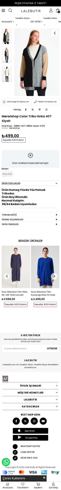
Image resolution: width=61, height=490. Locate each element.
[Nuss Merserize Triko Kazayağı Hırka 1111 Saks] (45, 267)
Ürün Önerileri (10, 224)
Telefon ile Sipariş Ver (47, 101)
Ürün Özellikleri (11, 183)
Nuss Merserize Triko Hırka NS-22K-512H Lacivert (14, 293)
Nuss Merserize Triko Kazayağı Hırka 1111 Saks (43, 293)
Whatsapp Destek (30, 446)
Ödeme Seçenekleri (12, 219)
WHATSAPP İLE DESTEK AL (6, 462)
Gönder (52, 348)
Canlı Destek (28, 452)
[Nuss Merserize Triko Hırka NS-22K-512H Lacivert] (16, 267)
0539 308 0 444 (29, 457)
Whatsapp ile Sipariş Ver (17, 101)
